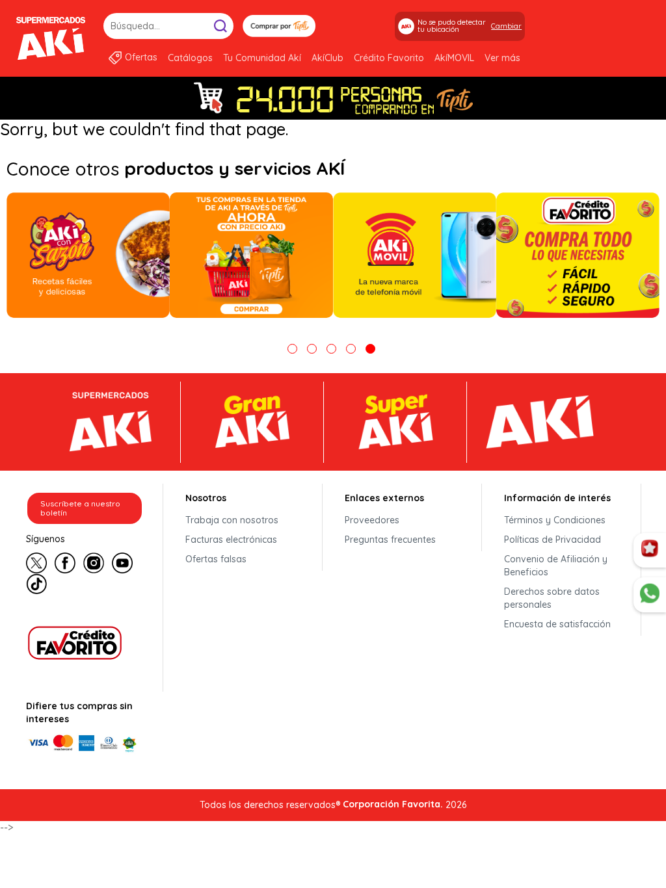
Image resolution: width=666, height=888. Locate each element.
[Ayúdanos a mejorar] (649, 550)
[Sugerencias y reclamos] (649, 594)
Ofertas (141, 57)
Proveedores (372, 520)
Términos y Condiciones (555, 520)
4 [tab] (351, 349)
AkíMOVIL (454, 58)
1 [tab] (292, 349)
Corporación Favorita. (393, 804)
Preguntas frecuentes (390, 539)
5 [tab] (370, 349)
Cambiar (506, 26)
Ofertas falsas (215, 559)
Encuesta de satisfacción (557, 624)
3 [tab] (331, 349)
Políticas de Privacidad (552, 539)
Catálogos (190, 58)
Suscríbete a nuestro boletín (80, 508)
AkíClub (327, 58)
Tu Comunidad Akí (262, 58)
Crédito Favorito (389, 58)
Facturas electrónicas (231, 539)
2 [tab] (312, 349)
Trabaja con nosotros (231, 520)
